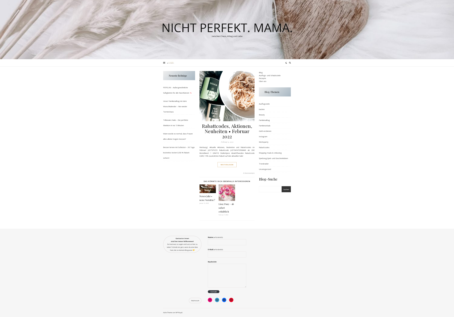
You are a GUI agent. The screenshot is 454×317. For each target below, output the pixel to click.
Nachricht (212, 262)
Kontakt (213, 291)
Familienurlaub (264, 125)
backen (262, 109)
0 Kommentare (249, 173)
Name (215, 237)
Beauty (262, 115)
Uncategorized (265, 169)
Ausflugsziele (264, 104)
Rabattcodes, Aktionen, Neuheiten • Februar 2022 (227, 131)
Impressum (195, 300)
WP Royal (179, 312)
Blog (261, 72)
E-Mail (215, 249)
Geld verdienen (265, 131)
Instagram (263, 136)
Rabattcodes (264, 147)
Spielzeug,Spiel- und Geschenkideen (273, 158)
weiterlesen (227, 165)
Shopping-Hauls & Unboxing (270, 153)
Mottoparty (263, 142)
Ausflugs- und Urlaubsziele (270, 75)
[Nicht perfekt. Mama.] (171, 63)
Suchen (286, 189)
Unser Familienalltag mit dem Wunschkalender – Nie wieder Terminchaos (175, 106)
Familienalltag (264, 120)
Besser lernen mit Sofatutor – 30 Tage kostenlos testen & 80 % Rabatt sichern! (179, 152)
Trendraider (264, 164)
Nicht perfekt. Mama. (227, 27)
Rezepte (262, 78)
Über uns (262, 81)
